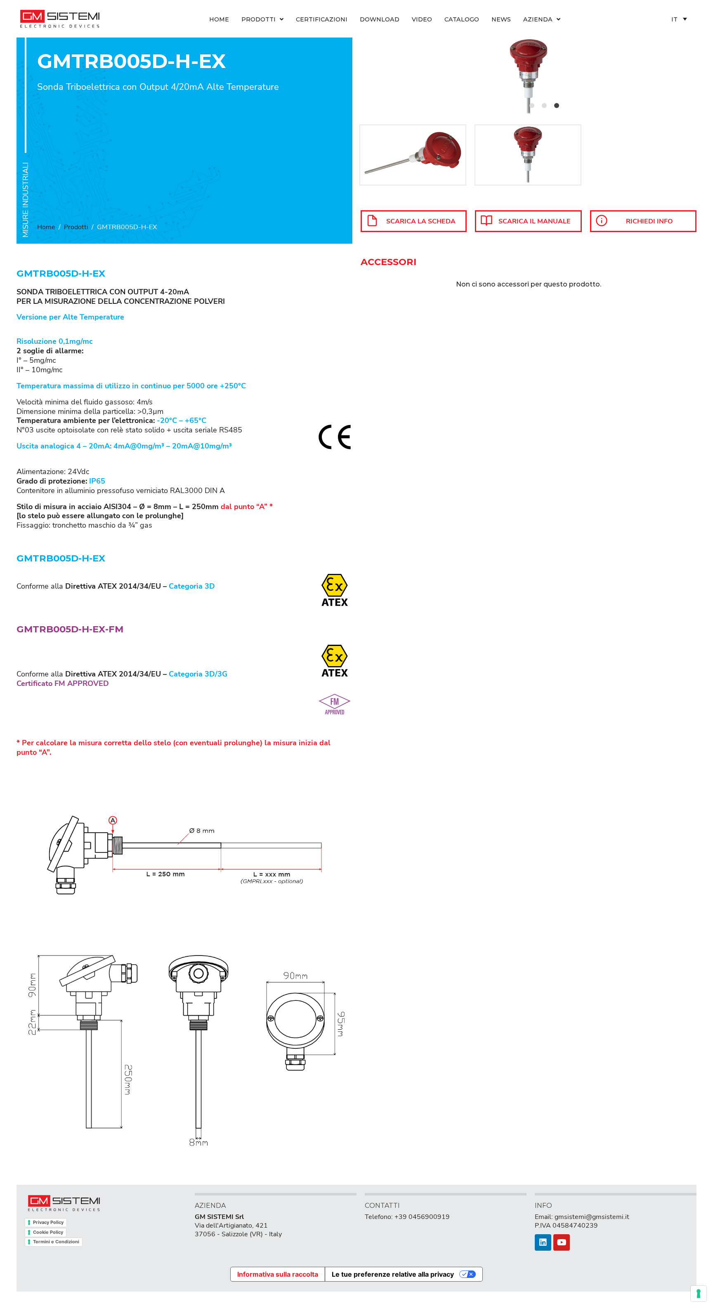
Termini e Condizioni (56, 1242)
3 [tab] (556, 105)
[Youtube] (561, 1242)
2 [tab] (544, 105)
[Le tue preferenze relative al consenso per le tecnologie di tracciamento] (698, 1293)
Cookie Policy (48, 1232)
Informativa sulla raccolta (277, 1274)
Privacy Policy (48, 1222)
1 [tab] (531, 105)
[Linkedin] (543, 1242)
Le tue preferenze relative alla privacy (393, 1274)
